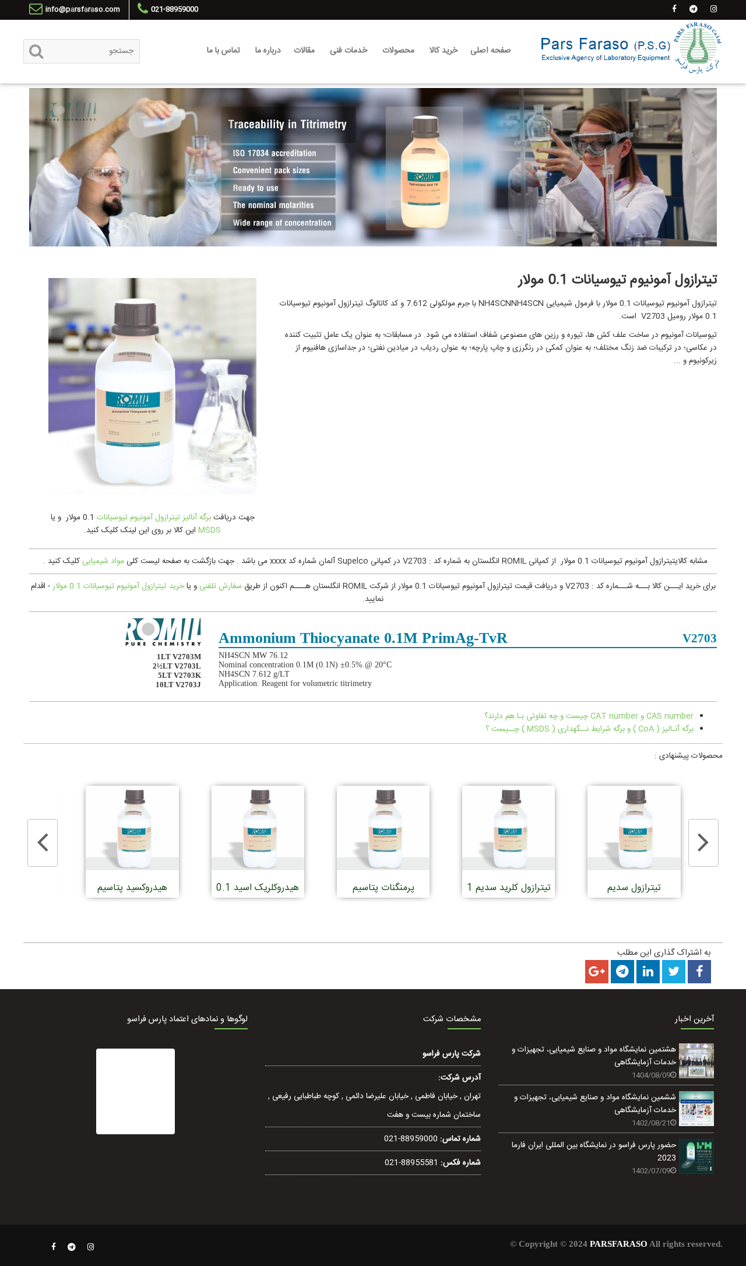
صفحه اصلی (490, 51)
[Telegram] (72, 1247)
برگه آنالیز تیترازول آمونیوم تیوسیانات (154, 517)
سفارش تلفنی (220, 586)
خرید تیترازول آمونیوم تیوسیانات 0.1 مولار (118, 586)
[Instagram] (90, 1247)
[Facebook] (53, 1247)
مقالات (304, 51)
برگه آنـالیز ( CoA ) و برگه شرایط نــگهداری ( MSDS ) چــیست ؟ (589, 729)
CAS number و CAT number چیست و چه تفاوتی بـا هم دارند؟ (589, 716)
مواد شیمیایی (103, 561)
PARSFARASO (619, 1244)
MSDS (208, 530)
